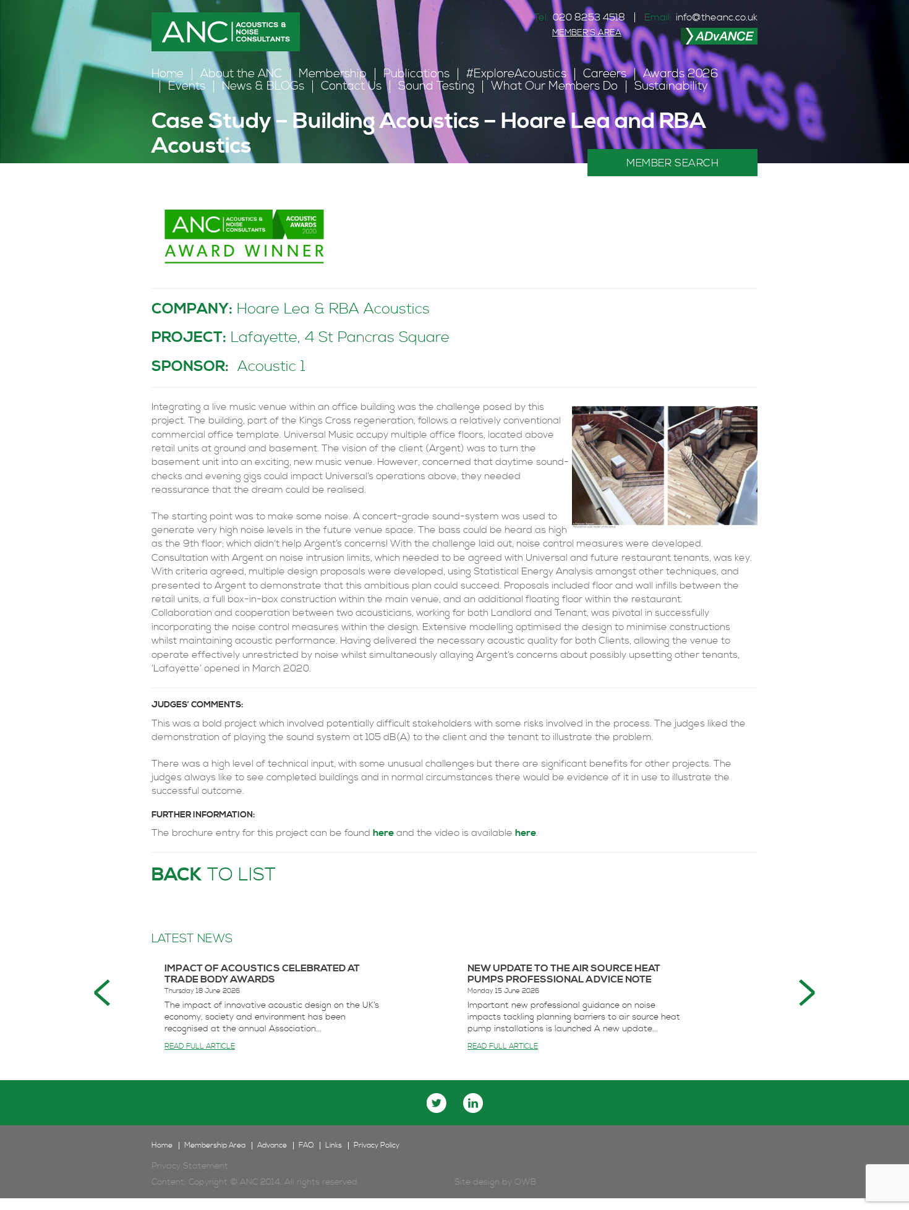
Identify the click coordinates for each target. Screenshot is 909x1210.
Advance (272, 1145)
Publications (416, 74)
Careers (604, 74)
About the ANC (241, 74)
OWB (525, 1182)
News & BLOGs (263, 86)
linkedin (473, 1103)
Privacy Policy (376, 1145)
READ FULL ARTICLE (199, 1046)
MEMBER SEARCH (672, 163)
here (383, 833)
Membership (333, 74)
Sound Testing (436, 86)
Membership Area (214, 1145)
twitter (436, 1103)
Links (333, 1145)
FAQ (306, 1145)
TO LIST (214, 875)
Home (168, 74)
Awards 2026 (681, 74)
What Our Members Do (554, 86)
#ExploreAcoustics (516, 74)
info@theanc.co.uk (717, 17)
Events (186, 86)
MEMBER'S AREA (586, 32)
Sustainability (671, 86)
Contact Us (351, 86)
